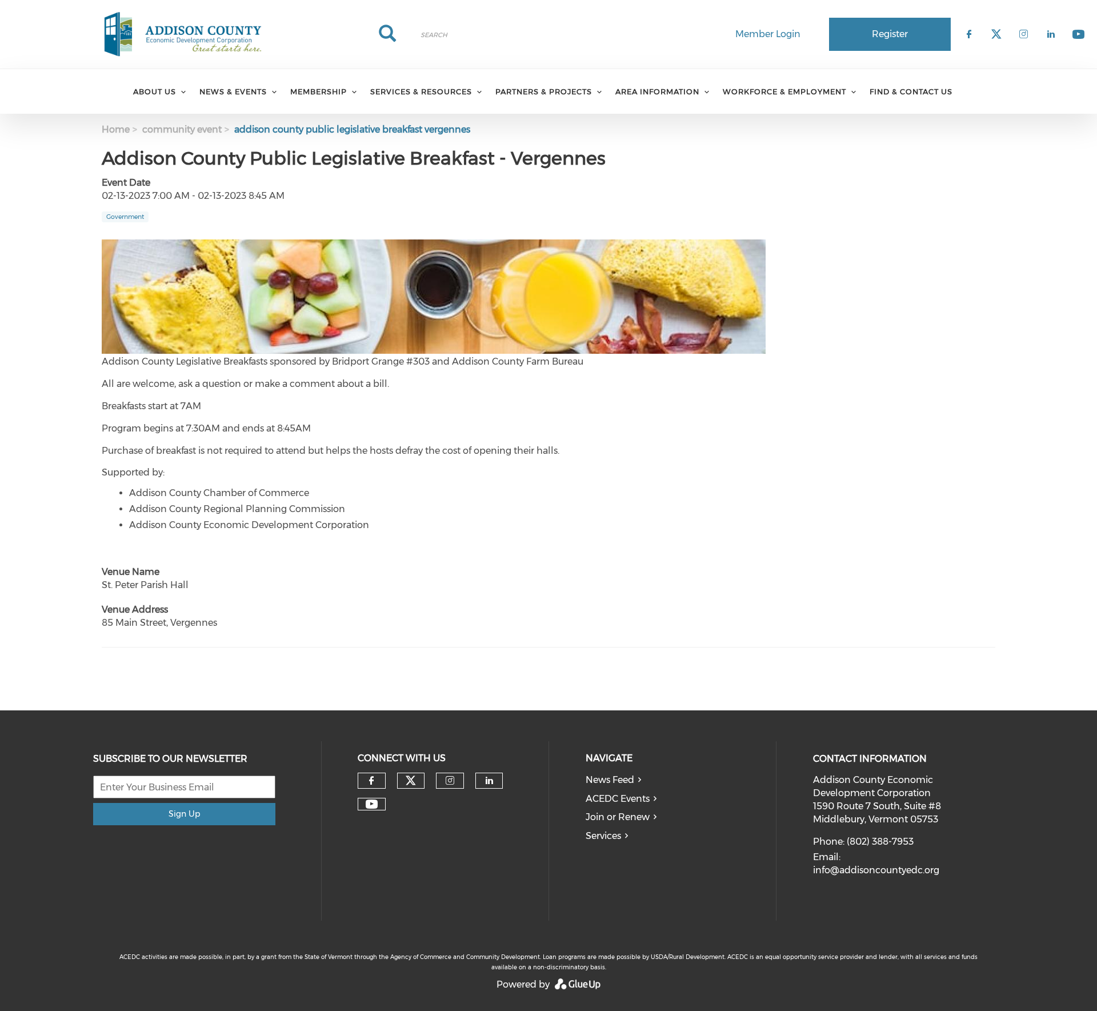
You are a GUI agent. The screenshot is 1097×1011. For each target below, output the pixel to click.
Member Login (767, 34)
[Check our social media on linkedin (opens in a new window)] (489, 780)
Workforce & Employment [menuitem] (784, 91)
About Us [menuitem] (154, 91)
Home (116, 129)
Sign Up (184, 814)
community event (182, 129)
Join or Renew (618, 817)
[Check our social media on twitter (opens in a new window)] (410, 780)
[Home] (183, 34)
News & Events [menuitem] (233, 91)
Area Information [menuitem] (657, 91)
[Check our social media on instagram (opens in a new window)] (450, 780)
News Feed (610, 779)
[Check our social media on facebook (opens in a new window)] (371, 780)
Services (603, 835)
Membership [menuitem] (318, 91)
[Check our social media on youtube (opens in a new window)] (372, 804)
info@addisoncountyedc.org (876, 870)
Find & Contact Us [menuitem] (911, 91)
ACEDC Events (618, 798)
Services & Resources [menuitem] (421, 91)
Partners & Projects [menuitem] (543, 91)
